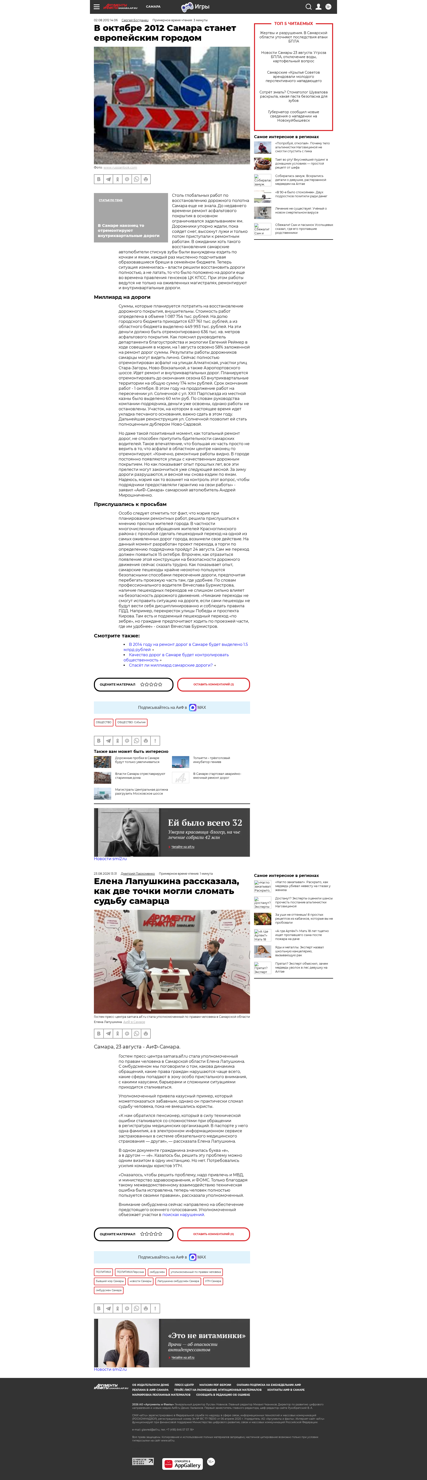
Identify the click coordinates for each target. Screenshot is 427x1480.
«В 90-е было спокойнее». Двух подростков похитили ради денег (301, 194)
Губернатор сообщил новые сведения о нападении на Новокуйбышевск (293, 116)
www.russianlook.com (120, 167)
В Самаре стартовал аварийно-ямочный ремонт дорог (217, 776)
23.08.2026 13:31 (105, 873)
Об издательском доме (150, 1385)
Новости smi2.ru (110, 858)
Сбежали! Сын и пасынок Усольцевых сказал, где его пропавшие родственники (304, 229)
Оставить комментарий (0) (213, 1234)
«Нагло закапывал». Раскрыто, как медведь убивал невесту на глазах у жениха (303, 886)
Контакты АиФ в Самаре (286, 1390)
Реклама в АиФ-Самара (150, 1390)
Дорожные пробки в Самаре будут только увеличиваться (137, 760)
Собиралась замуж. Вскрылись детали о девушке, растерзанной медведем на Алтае (300, 180)
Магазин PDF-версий (215, 1385)
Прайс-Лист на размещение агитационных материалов (218, 1390)
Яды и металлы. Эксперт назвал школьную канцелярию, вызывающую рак (299, 951)
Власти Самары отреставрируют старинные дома (140, 776)
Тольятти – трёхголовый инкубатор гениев (211, 760)
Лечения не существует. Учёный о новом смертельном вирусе (301, 210)
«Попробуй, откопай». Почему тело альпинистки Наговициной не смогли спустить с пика (302, 147)
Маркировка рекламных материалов (161, 1394)
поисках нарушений (183, 1214)
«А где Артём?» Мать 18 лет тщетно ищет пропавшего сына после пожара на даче (302, 935)
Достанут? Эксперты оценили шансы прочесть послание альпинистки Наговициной (304, 902)
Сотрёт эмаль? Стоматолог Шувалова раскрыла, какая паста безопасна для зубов (293, 96)
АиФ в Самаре (134, 1022)
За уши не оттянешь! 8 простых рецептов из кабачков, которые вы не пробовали (304, 918)
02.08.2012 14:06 (106, 20)
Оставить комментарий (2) (213, 684)
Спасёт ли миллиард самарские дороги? (171, 665)
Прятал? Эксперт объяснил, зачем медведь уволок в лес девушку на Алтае (301, 967)
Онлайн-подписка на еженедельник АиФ (269, 1385)
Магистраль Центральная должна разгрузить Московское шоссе (141, 791)
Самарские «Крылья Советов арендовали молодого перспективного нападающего (294, 76)
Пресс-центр (184, 1385)
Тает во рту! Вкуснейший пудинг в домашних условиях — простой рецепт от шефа (301, 163)
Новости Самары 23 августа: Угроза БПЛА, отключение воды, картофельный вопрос (293, 57)
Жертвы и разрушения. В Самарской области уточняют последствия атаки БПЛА (293, 37)
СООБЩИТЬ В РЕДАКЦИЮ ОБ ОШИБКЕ (223, 1394)
